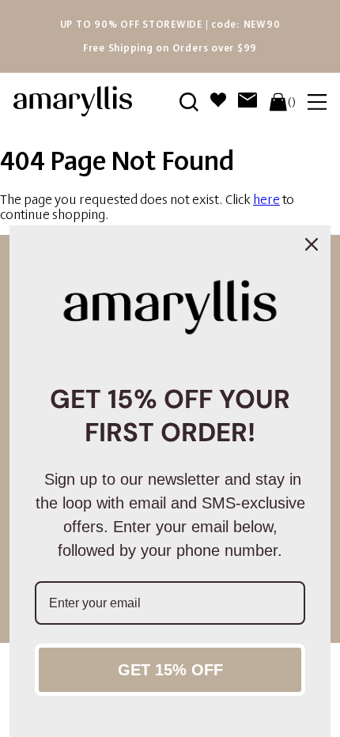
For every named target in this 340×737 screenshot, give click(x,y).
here (266, 199)
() (292, 102)
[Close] (312, 244)
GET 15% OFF (170, 669)
